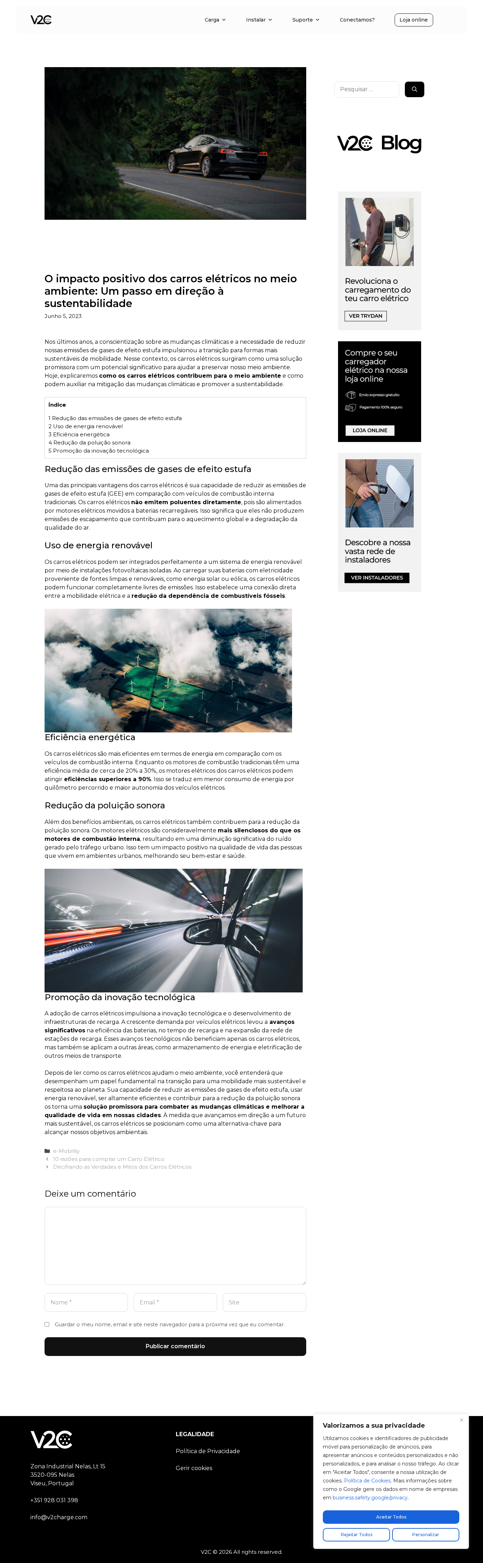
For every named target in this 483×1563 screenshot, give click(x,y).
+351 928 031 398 (54, 1500)
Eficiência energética (79, 434)
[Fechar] (461, 1420)
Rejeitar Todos (356, 1534)
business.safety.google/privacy (370, 1497)
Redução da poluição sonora (89, 442)
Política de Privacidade (208, 1451)
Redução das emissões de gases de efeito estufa (115, 418)
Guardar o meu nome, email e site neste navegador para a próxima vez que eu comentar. (170, 1324)
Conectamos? (357, 20)
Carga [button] (212, 20)
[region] (391, 1481)
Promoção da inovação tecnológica (98, 450)
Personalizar (425, 1534)
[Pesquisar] (415, 89)
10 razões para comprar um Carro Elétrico (108, 1159)
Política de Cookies (367, 1481)
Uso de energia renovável (85, 426)
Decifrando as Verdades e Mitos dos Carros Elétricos (122, 1166)
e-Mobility (66, 1151)
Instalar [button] (256, 20)
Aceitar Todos (391, 1517)
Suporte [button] (302, 20)
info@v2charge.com (58, 1517)
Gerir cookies (194, 1468)
